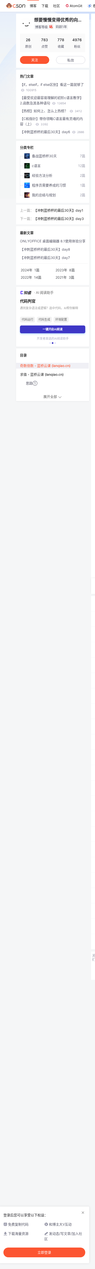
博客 (33, 6)
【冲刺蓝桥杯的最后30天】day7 (45, 258)
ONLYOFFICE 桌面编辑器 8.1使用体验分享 (53, 241)
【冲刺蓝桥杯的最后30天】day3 (59, 218)
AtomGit (76, 6)
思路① (31, 383)
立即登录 (44, 1252)
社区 (56, 6)
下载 (44, 6)
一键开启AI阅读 (53, 329)
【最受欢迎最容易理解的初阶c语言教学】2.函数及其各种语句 (51, 100)
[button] (50, 343)
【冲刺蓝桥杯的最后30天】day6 (52, 132)
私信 (70, 60)
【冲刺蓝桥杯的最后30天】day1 (58, 210)
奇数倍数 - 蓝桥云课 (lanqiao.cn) (45, 366)
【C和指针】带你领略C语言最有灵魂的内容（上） (51, 121)
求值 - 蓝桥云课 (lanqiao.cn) (42, 374)
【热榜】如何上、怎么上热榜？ (51, 111)
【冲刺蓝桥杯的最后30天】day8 (45, 249)
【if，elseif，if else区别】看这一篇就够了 (52, 87)
